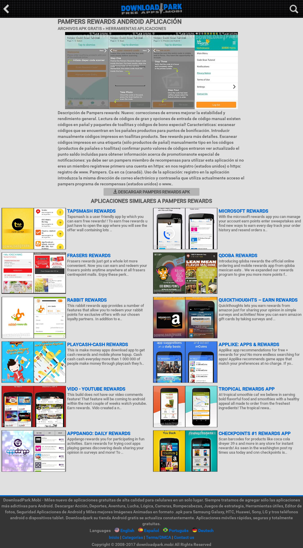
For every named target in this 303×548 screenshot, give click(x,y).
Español (151, 530)
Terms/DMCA (158, 537)
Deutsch (206, 530)
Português (178, 530)
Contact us (184, 537)
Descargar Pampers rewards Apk (153, 191)
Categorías (132, 537)
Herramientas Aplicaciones (136, 28)
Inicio (114, 537)
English (127, 530)
